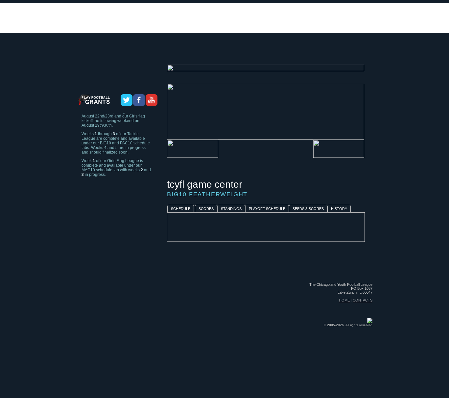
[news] (303, 52)
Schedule (180, 209)
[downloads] (251, 52)
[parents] (359, 52)
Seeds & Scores (308, 209)
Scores (206, 209)
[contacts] (329, 52)
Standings (231, 209)
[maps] (281, 52)
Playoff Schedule (267, 209)
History (339, 209)
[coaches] (182, 52)
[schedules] (215, 52)
